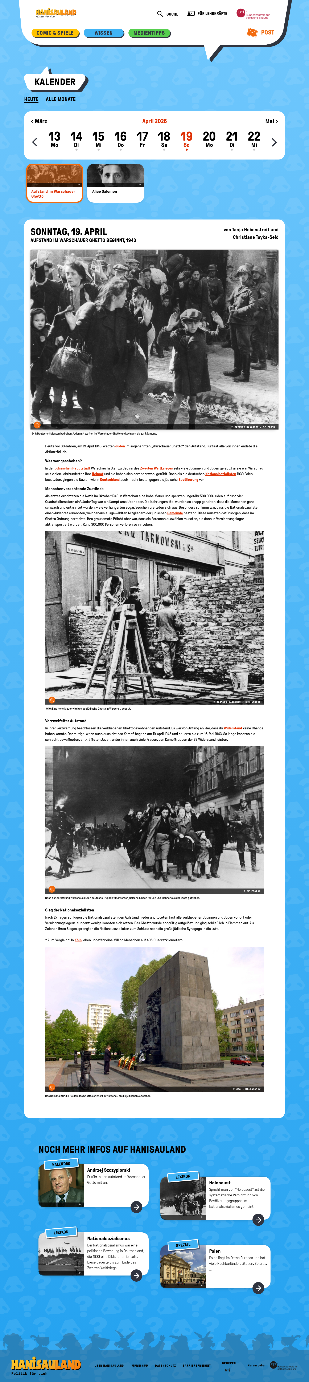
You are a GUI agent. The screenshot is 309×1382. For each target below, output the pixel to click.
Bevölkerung (188, 480)
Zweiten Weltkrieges (156, 468)
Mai (270, 121)
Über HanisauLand (109, 1365)
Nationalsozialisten (220, 474)
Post (267, 32)
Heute (31, 99)
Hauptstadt (81, 468)
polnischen (62, 468)
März (40, 121)
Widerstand (233, 728)
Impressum (140, 1365)
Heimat (97, 474)
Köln (78, 940)
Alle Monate (61, 99)
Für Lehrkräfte (212, 13)
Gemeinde (175, 513)
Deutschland (110, 480)
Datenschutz (165, 1365)
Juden (120, 446)
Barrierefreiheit (197, 1365)
